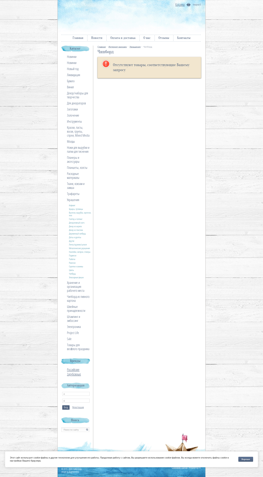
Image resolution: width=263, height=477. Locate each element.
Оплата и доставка (122, 38)
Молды (71, 142)
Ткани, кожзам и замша (75, 186)
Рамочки (72, 263)
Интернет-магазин (118, 47)
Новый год (73, 69)
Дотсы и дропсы (75, 237)
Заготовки (72, 109)
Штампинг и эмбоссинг (73, 319)
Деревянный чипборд (77, 233)
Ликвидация (73, 75)
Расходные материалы (73, 176)
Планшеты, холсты (77, 168)
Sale (69, 339)
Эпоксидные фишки (76, 277)
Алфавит (72, 205)
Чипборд (72, 273)
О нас (147, 38)
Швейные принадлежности (76, 309)
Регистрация (78, 407)
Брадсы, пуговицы (76, 209)
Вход (66, 407)
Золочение (73, 115)
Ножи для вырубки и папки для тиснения (78, 150)
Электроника (74, 327)
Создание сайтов (180, 468)
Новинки (71, 57)
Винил (70, 87)
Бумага (70, 81)
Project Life (73, 333)
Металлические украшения (79, 248)
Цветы (71, 270)
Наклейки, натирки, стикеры (79, 252)
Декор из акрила (75, 226)
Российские (73, 370)
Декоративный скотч (76, 222)
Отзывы (163, 38)
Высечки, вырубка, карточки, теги (80, 214)
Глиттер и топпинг (75, 219)
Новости (96, 38)
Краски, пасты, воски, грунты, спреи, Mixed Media (78, 132)
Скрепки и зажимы (76, 266)
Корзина (180, 4)
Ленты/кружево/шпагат (78, 244)
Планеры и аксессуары (73, 160)
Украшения (135, 47)
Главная (78, 38)
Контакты (184, 38)
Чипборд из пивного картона (78, 299)
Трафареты (73, 194)
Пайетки (72, 259)
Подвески (72, 255)
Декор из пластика (76, 230)
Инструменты (74, 122)
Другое (71, 241)
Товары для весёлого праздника (78, 347)
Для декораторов (76, 103)
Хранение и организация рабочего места (75, 287)
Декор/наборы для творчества (77, 95)
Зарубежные (74, 374)
